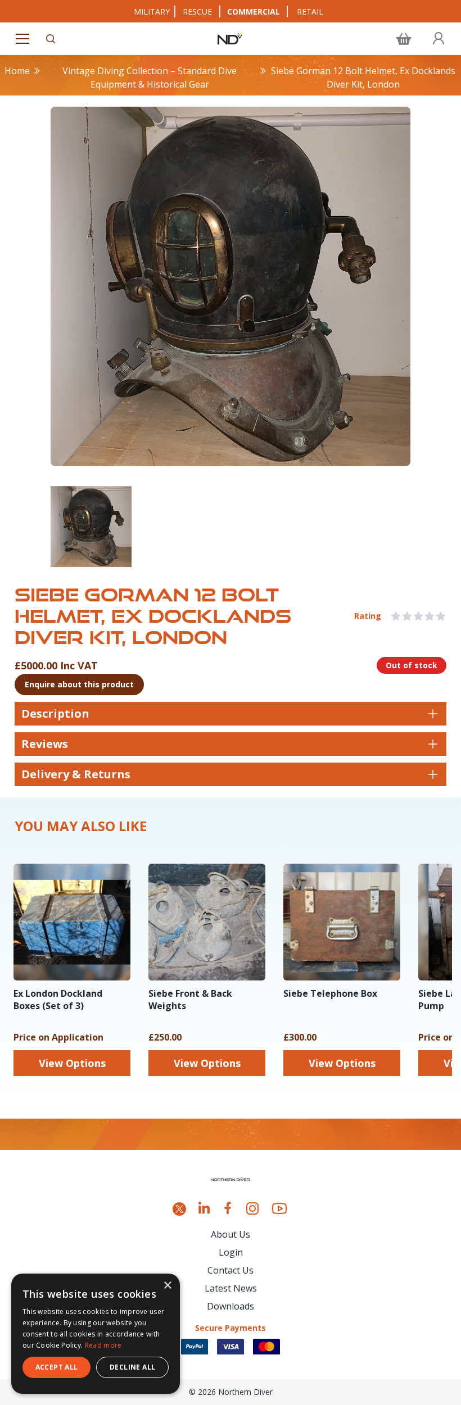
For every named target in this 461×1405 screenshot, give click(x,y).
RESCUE (197, 11)
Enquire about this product (79, 684)
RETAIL (310, 11)
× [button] (167, 1285)
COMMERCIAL (253, 11)
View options (72, 1063)
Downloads (230, 1306)
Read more (103, 1345)
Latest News (231, 1288)
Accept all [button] (56, 1367)
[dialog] (95, 1334)
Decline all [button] (132, 1367)
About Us (230, 1234)
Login (231, 1252)
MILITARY (152, 11)
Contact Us (230, 1270)
